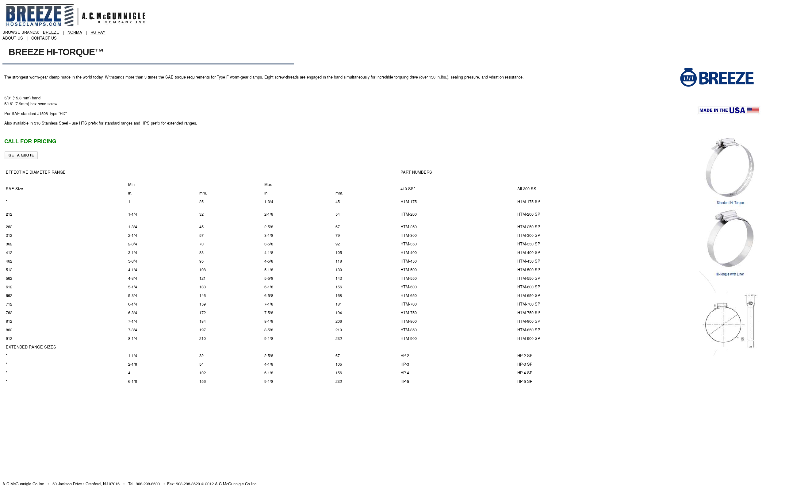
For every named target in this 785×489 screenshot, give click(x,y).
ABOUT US (12, 38)
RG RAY (97, 32)
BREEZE (51, 32)
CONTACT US (44, 38)
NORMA (74, 32)
